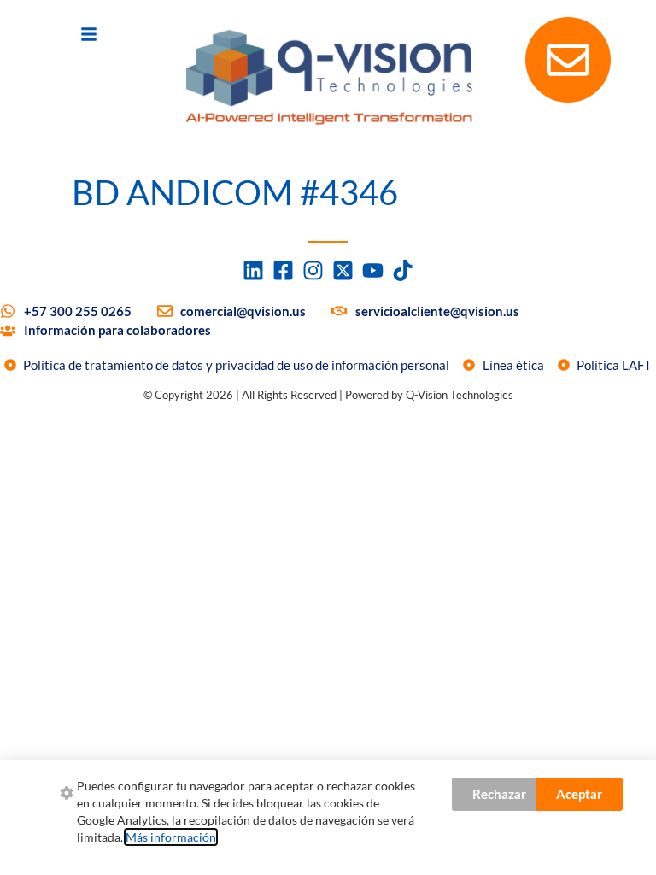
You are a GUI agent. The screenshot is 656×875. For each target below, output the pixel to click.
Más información (171, 837)
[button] (89, 34)
